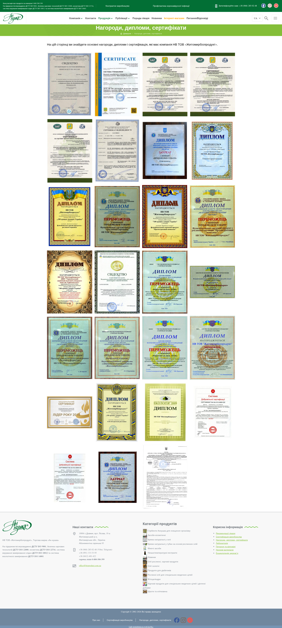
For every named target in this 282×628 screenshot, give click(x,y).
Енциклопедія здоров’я (227, 553)
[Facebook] (263, 5)
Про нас (96, 620)
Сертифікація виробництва (229, 536)
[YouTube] (276, 5)
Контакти (90, 18)
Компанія (74, 18)
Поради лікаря (140, 18)
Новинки (157, 18)
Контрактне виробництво (117, 5)
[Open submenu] (81, 18)
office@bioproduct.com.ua (90, 565)
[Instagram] (270, 5)
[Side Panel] (275, 18)
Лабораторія (222, 543)
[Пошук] (266, 18)
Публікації (121, 18)
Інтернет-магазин (174, 18)
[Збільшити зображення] (69, 84)
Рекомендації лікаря (225, 533)
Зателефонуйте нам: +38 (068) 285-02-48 (238, 5)
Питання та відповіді (225, 546)
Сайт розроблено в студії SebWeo (141, 627)
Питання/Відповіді (197, 18)
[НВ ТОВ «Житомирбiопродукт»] (13, 18)
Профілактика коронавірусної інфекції (171, 5)
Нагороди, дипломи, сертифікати (232, 540)
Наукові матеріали (225, 549)
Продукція (104, 18)
